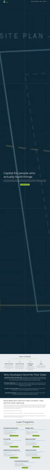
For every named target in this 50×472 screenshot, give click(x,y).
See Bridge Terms (36, 435)
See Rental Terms (36, 446)
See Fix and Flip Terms (14, 446)
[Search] (46, 1)
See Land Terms (25, 467)
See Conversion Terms (36, 457)
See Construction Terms (14, 435)
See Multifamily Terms (14, 457)
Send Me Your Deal (25, 184)
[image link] (6, 1)
